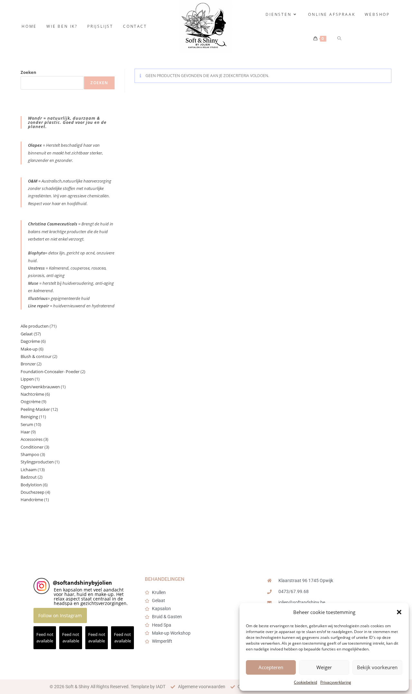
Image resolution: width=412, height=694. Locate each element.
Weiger (324, 667)
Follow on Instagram (60, 615)
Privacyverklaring (335, 682)
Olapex (35, 145)
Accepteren (270, 667)
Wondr (35, 118)
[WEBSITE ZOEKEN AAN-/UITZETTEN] (339, 38)
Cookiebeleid (305, 682)
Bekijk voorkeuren (377, 667)
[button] (399, 612)
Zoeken (28, 72)
